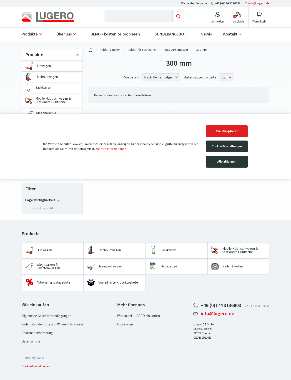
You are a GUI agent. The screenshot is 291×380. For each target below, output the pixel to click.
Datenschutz (31, 341)
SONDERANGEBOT (170, 34)
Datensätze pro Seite (200, 77)
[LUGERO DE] (90, 50)
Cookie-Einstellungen (227, 146)
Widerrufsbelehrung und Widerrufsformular (52, 324)
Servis (206, 34)
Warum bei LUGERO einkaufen (138, 316)
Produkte (30, 34)
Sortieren (131, 77)
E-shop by (33, 358)
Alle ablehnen (226, 161)
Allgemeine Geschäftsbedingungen (46, 316)
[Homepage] (52, 17)
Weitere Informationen (110, 149)
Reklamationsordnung (37, 333)
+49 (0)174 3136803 (227, 3)
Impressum (125, 324)
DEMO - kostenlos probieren (115, 34)
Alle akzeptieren (227, 131)
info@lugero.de (258, 3)
